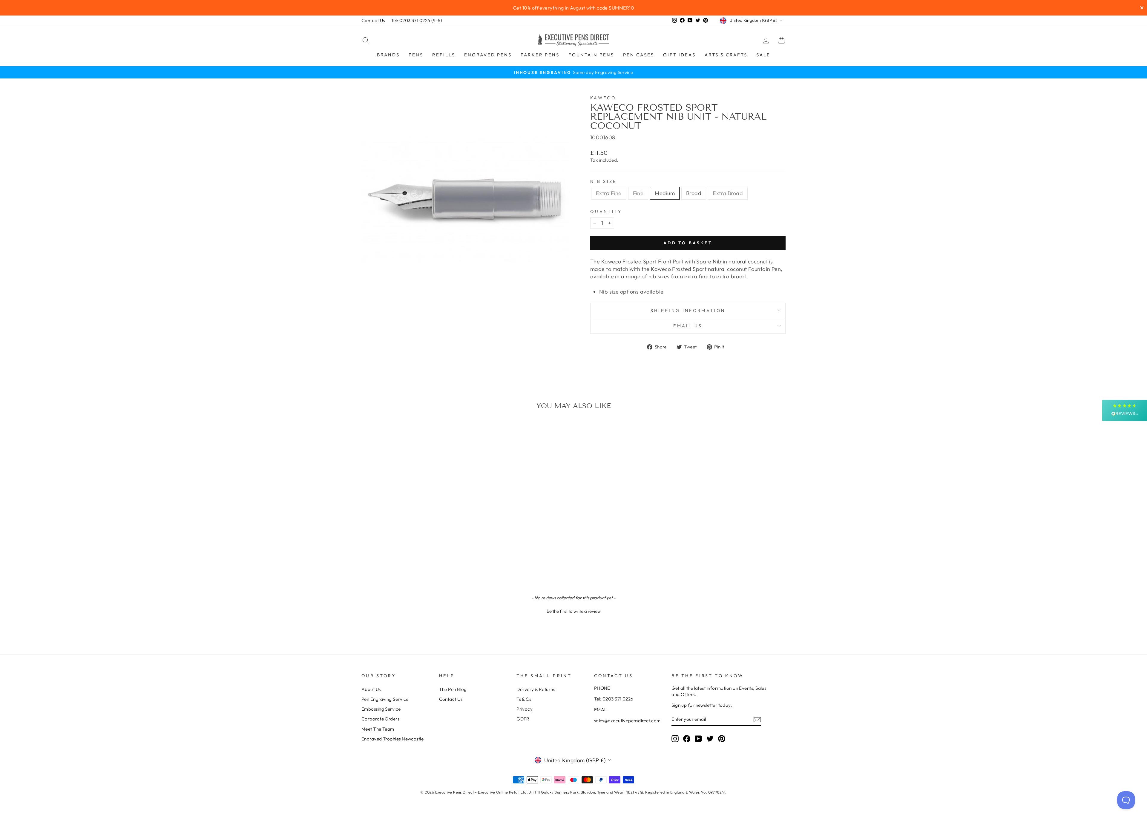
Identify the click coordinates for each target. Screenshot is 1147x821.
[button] (573, 610)
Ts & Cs (523, 699)
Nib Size (603, 181)
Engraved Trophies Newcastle (392, 739)
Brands (388, 55)
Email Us (688, 325)
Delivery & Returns (535, 689)
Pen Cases (638, 55)
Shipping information (688, 310)
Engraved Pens (488, 55)
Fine (638, 193)
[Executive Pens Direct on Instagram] (675, 738)
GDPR (523, 719)
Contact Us (373, 20)
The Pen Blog (453, 689)
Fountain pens (591, 55)
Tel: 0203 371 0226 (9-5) (416, 20)
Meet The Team (377, 729)
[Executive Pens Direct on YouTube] (698, 738)
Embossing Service (381, 709)
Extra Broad (728, 193)
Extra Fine (609, 193)
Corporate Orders (380, 719)
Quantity (606, 211)
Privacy (524, 709)
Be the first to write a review (574, 611)
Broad (693, 193)
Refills (443, 55)
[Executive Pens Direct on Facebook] (686, 738)
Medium (665, 193)
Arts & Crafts (726, 55)
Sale (763, 55)
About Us (371, 689)
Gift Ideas (679, 55)
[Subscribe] (757, 719)
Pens (416, 55)
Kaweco (603, 98)
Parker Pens (540, 55)
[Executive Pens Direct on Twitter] (710, 738)
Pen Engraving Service (384, 699)
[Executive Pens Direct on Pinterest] (721, 738)
